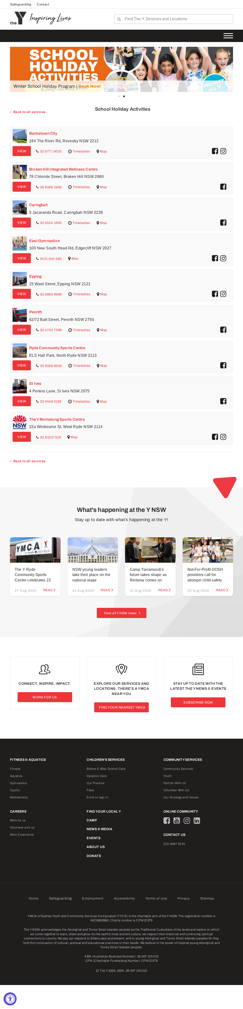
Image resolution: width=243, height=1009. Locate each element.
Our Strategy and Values (181, 797)
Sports (14, 790)
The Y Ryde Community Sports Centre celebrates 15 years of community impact (33, 580)
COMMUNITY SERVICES (183, 760)
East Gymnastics (44, 241)
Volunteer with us (22, 827)
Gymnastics (18, 783)
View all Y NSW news (120, 613)
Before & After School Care (106, 769)
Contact (43, 4)
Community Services (178, 769)
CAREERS (18, 811)
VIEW (21, 151)
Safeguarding (20, 4)
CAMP (92, 820)
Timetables (81, 151)
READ (48, 590)
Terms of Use (156, 898)
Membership (19, 797)
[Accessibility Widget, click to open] (10, 998)
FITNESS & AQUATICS (28, 760)
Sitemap (207, 898)
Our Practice (95, 783)
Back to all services (29, 112)
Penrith (35, 312)
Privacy (184, 898)
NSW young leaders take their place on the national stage (91, 574)
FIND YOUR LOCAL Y (104, 811)
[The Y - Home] (20, 18)
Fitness (15, 769)
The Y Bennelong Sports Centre (57, 419)
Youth (168, 776)
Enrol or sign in (97, 797)
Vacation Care (97, 776)
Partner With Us (175, 783)
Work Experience (22, 834)
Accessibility (124, 898)
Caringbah (38, 205)
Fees (90, 790)
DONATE (94, 856)
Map (103, 151)
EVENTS (93, 838)
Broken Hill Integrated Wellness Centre (63, 169)
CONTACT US (175, 835)
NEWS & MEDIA (99, 829)
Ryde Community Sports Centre (57, 348)
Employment (92, 898)
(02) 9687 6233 (174, 844)
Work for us (18, 820)
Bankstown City (43, 133)
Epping (35, 276)
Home (34, 898)
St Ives (35, 383)
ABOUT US (96, 847)
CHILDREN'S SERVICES (106, 760)
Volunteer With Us (176, 790)
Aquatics (16, 776)
